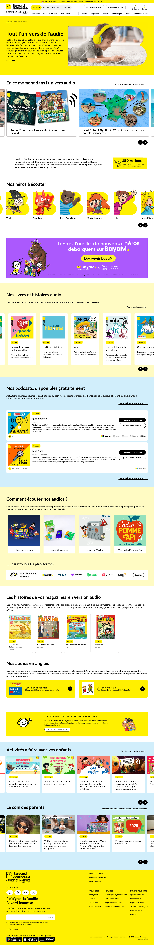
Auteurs (92, 898)
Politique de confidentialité (117, 937)
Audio (128, 13)
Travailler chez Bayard (139, 906)
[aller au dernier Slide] (140, 369)
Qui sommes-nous (137, 895)
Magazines (95, 13)
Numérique (117, 13)
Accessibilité (143, 939)
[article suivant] (145, 802)
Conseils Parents (50, 13)
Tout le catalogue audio (136, 307)
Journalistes (94, 902)
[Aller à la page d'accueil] (17, 14)
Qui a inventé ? (39, 418)
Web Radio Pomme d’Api (130, 550)
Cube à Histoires (59, 550)
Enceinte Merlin (94, 550)
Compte (144, 9)
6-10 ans (55, 7)
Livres (106, 13)
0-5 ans (46, 7)
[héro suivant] (145, 225)
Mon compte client (112, 898)
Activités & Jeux (68, 13)
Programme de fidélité (113, 902)
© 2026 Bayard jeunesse (138, 937)
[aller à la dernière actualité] (140, 142)
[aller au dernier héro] (140, 225)
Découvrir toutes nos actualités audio (130, 84)
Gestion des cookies (97, 937)
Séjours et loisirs (141, 13)
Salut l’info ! (38, 451)
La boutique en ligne (115, 7)
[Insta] (9, 892)
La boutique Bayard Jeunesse (116, 895)
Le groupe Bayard (137, 902)
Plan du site (134, 914)
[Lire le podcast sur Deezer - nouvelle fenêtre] (125, 436)
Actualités (35, 13)
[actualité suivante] (145, 142)
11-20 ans (66, 7)
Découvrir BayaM (98, 258)
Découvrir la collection (132, 420)
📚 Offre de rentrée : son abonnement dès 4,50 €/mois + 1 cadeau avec (73, 2)
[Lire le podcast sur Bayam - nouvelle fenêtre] (106, 436)
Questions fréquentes (97, 877)
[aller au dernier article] (140, 802)
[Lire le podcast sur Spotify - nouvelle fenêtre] (116, 436)
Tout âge (36, 7)
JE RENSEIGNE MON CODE (57, 730)
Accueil (8, 22)
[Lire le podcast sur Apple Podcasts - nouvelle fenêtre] (143, 436)
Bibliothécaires (95, 906)
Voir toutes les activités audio (133, 751)
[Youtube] (25, 892)
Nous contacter (95, 881)
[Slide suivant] (145, 369)
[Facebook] (17, 892)
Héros (84, 13)
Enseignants (94, 895)
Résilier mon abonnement (114, 906)
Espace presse (135, 898)
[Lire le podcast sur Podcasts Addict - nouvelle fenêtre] (134, 436)
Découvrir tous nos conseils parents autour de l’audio (124, 808)
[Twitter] (33, 892)
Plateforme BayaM (24, 550)
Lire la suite (11, 60)
